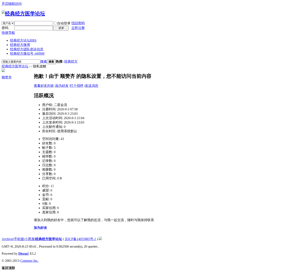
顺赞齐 (7, 77)
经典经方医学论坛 (15, 66)
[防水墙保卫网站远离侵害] (100, 239)
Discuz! (23, 253)
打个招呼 (76, 85)
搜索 (43, 61)
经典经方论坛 (23, 40)
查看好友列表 (44, 85)
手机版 (19, 239)
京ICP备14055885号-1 (80, 239)
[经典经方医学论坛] (23, 13)
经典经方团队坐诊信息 (26, 49)
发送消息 (91, 85)
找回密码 (78, 23)
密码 (5, 28)
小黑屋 (30, 239)
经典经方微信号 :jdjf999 (27, 53)
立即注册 (78, 28)
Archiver (7, 239)
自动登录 (64, 23)
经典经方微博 (20, 45)
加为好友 (62, 85)
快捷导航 (8, 32)
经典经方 (71, 61)
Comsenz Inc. (29, 260)
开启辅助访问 (12, 3)
